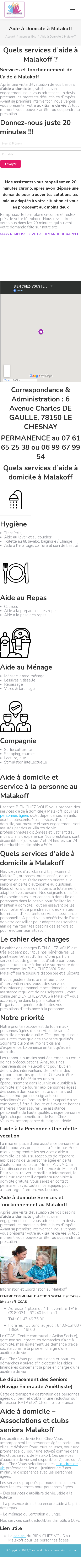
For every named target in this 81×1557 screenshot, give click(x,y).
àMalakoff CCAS (13, 1301)
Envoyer (10, 164)
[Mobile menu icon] (73, 9)
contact (20, 1536)
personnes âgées (14, 815)
